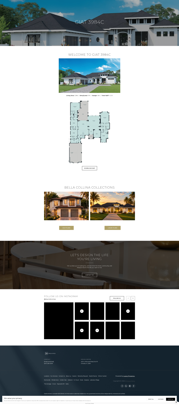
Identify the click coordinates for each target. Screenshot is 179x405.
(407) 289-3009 (48, 363)
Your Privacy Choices (89, 403)
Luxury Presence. (129, 376)
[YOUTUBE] (129, 386)
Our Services (54, 376)
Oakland (70, 380)
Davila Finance (93, 376)
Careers (74, 376)
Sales (67, 384)
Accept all (170, 399)
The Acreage (47, 384)
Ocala (81, 380)
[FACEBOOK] (133, 386)
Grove (54, 384)
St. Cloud (76, 380)
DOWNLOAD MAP (89, 168)
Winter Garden (102, 376)
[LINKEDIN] (126, 386)
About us (68, 376)
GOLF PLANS (66, 228)
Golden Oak (63, 380)
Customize (160, 399)
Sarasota (86, 380)
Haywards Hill (61, 384)
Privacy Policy (130, 381)
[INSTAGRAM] (122, 386)
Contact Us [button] (89, 275)
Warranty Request (83, 376)
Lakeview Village (94, 380)
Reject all (151, 399)
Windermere (55, 380)
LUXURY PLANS (112, 228)
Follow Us (117, 298)
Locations (46, 376)
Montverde (47, 380)
